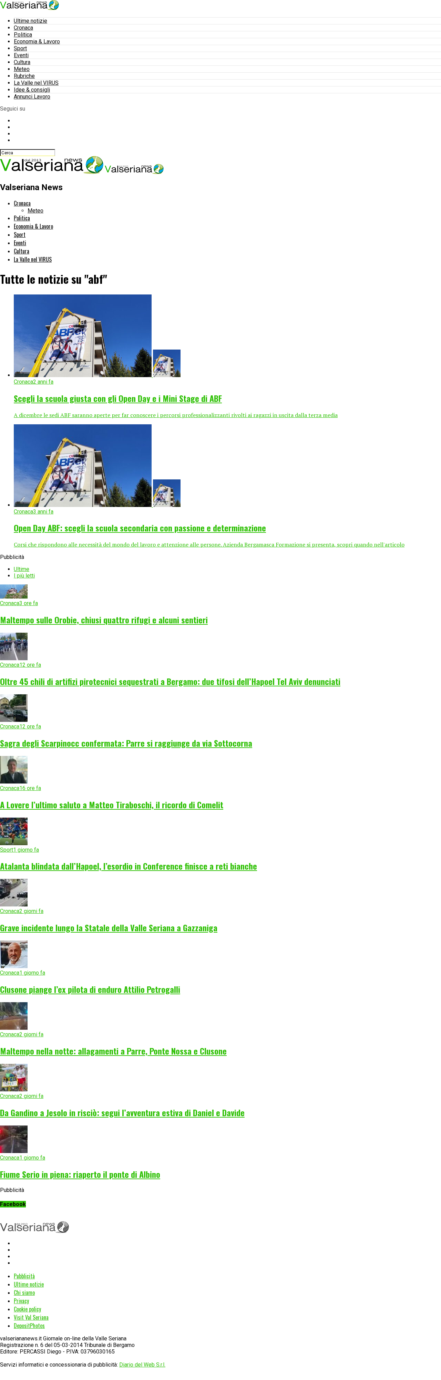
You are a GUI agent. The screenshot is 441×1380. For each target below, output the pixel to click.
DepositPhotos (29, 1325)
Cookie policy (27, 1309)
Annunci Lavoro (32, 96)
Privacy (21, 1301)
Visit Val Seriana (31, 1317)
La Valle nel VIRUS (36, 83)
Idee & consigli (32, 89)
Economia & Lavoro (37, 41)
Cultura (22, 62)
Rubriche (24, 76)
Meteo (22, 69)
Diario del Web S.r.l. (142, 1364)
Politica (23, 34)
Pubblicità (24, 1276)
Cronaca (23, 27)
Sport (20, 48)
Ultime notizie (30, 21)
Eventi (21, 55)
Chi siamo (24, 1292)
